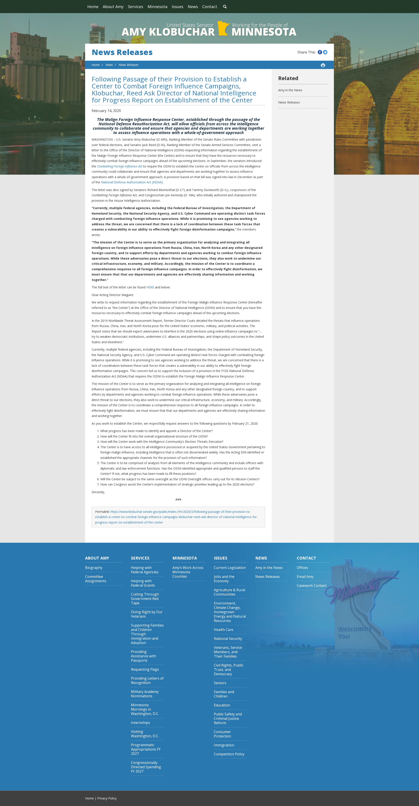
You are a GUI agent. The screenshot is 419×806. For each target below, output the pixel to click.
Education (222, 705)
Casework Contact (311, 585)
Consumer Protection (222, 734)
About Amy (113, 6)
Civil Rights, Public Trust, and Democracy (228, 669)
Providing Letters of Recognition (147, 680)
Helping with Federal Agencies (144, 569)
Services (135, 6)
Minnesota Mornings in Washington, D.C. (145, 709)
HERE (150, 287)
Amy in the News (290, 90)
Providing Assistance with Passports (143, 656)
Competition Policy (229, 754)
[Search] (224, 6)
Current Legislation (230, 567)
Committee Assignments (95, 578)
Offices (302, 567)
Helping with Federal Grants (143, 583)
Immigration (224, 745)
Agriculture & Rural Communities (229, 592)
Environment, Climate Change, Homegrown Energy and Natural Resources (230, 612)
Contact (209, 6)
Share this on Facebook (320, 52)
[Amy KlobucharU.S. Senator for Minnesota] (209, 28)
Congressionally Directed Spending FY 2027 (146, 767)
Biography (93, 567)
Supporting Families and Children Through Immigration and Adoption (147, 634)
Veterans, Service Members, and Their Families (228, 652)
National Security (228, 638)
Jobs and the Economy (224, 578)
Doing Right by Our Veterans (147, 614)
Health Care (223, 629)
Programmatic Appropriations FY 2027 (146, 749)
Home (92, 6)
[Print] (323, 65)
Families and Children (224, 694)
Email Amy (305, 576)
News (193, 6)
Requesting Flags (145, 669)
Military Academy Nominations (145, 693)
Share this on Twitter (325, 52)
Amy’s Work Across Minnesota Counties (187, 572)
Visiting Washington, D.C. (145, 733)
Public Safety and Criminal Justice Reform (228, 718)
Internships (140, 722)
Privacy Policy (107, 798)
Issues (177, 6)
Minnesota (157, 6)
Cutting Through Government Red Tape (145, 598)
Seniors (220, 683)
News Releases (122, 52)
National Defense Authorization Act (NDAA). (132, 182)
